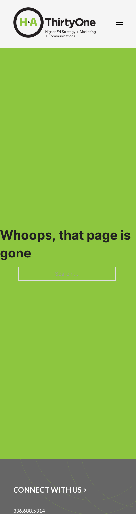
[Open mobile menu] (119, 22)
